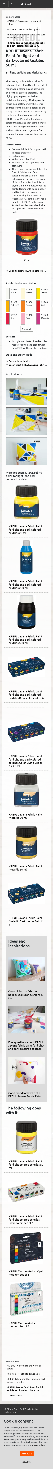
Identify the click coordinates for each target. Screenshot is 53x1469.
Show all (26, 328)
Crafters (12, 29)
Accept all (26, 1453)
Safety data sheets (18, 360)
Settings (26, 1461)
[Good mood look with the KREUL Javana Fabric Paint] (26, 1071)
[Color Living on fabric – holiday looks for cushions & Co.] (26, 970)
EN (12, 3)
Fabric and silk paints (30, 29)
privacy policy (38, 1445)
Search (28, 3)
